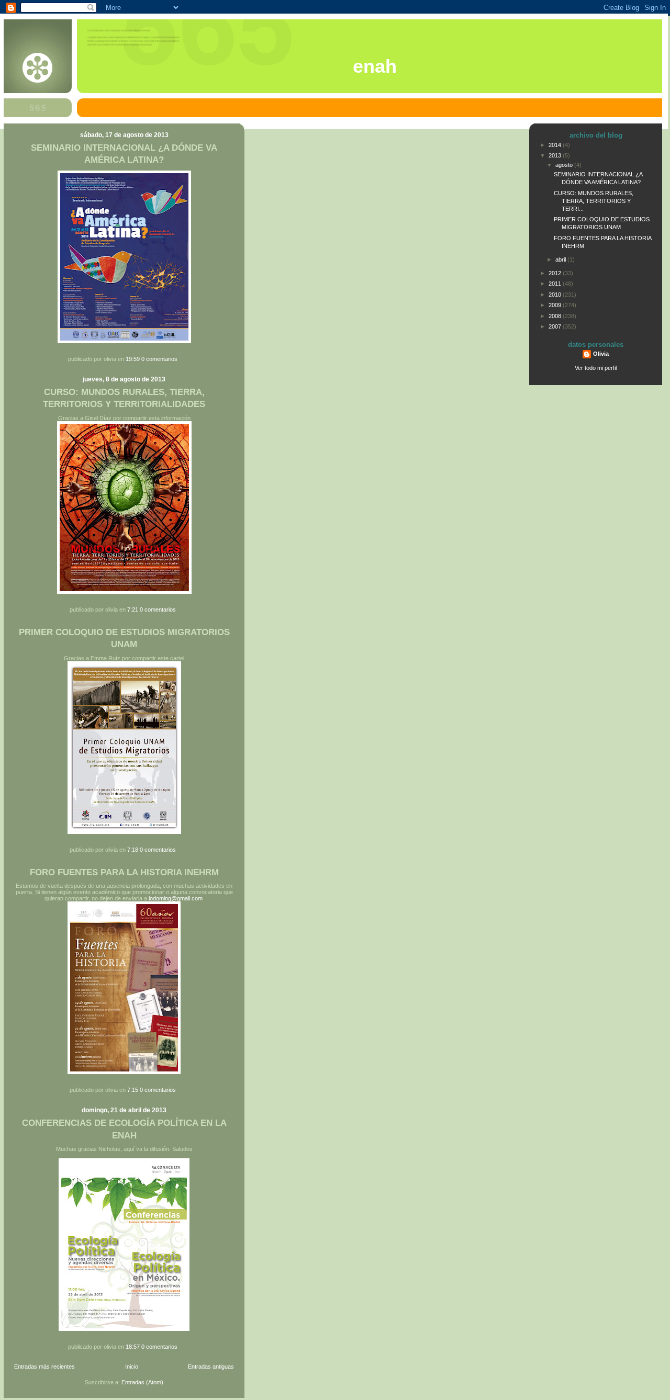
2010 (556, 294)
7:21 (132, 609)
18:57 (133, 1346)
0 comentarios (159, 359)
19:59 (133, 359)
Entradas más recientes (44, 1366)
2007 (556, 326)
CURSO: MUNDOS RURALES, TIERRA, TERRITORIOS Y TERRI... (593, 201)
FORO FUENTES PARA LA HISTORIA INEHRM (124, 872)
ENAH (375, 66)
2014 (556, 145)
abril (561, 259)
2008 (556, 316)
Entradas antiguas (211, 1366)
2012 (556, 273)
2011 (556, 283)
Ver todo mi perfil (596, 368)
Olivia (601, 354)
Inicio (131, 1366)
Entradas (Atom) (142, 1382)
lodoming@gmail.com (176, 898)
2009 (556, 305)
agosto (564, 165)
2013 (556, 155)
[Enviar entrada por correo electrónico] (180, 359)
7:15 (132, 1090)
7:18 (132, 849)
